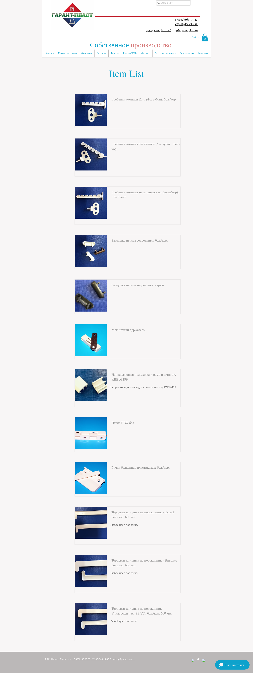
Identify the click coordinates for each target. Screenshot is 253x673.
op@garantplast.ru (126, 659)
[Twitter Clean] (198, 659)
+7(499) (81, 659)
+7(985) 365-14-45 (100, 659)
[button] (205, 37)
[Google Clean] (203, 660)
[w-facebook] (193, 660)
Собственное (131, 44)
